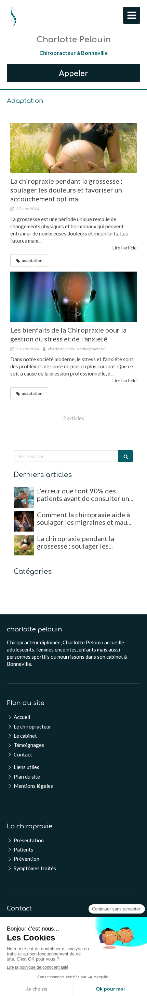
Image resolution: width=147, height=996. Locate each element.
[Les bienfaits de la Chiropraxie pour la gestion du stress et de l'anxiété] (73, 297)
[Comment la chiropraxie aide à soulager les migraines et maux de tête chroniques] (24, 521)
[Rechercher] (125, 456)
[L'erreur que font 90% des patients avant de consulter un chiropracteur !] (24, 497)
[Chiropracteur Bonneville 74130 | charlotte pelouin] (13, 17)
